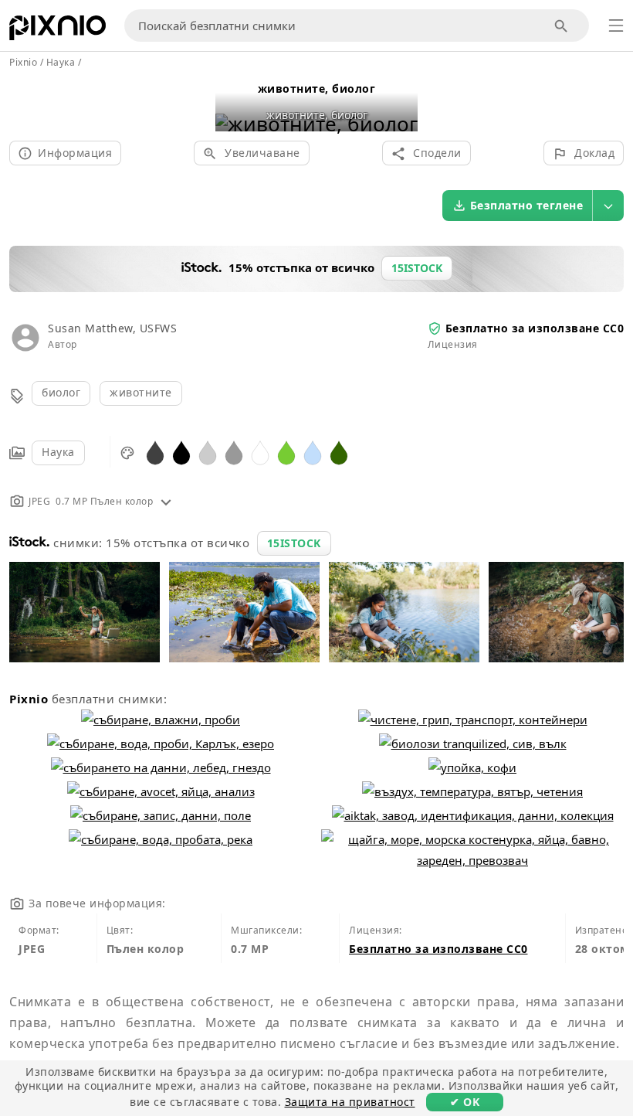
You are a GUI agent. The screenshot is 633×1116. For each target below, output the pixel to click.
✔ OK (464, 1101)
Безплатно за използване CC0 (535, 328)
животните (141, 392)
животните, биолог (317, 88)
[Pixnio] (57, 30)
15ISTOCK (294, 543)
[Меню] (616, 25)
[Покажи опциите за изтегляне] (608, 205)
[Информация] (166, 501)
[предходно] (232, 103)
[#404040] (155, 452)
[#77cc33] (286, 452)
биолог (61, 392)
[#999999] (234, 452)
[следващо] (400, 103)
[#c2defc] (313, 452)
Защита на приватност (350, 1101)
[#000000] (181, 452)
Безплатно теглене (527, 205)
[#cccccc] (208, 452)
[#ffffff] (260, 452)
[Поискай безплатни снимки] (561, 26)
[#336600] (339, 452)
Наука (58, 451)
